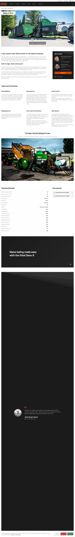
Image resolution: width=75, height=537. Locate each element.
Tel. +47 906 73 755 (65, 69)
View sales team (59, 76)
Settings (57, 534)
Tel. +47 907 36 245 (65, 61)
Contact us (63, 72)
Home (2, 8)
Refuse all (63, 534)
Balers (6, 8)
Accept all (70, 534)
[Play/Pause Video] (70, 264)
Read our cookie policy (16, 534)
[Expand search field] (72, 3)
